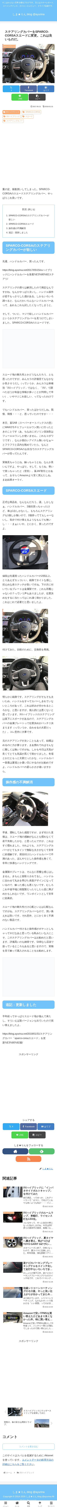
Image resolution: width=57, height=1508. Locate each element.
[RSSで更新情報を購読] (28, 1159)
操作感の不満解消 (17, 228)
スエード (29, 116)
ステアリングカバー (14, 121)
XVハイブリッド (12, 112)
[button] (37, 97)
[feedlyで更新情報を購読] (42, 1151)
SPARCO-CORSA (33, 112)
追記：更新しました (18, 232)
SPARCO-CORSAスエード (21, 224)
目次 (24, 209)
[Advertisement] (28, 154)
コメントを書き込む (28, 1446)
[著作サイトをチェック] (15, 1151)
